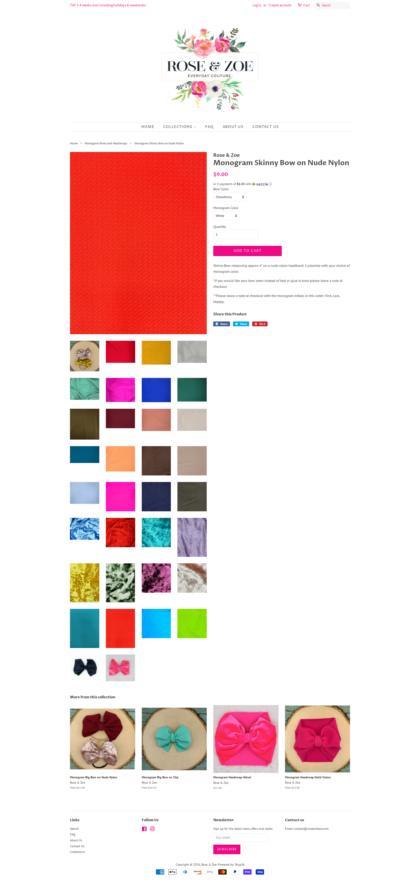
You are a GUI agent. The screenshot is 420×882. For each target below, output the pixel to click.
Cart (306, 5)
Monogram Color (225, 208)
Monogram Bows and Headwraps (106, 143)
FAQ (209, 126)
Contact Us (265, 126)
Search (74, 829)
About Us (233, 126)
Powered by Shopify (231, 864)
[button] (281, 184)
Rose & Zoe (209, 864)
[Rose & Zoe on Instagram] (152, 830)
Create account (280, 5)
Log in (256, 5)
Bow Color (221, 189)
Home (147, 126)
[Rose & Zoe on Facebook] (144, 830)
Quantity (219, 226)
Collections (178, 126)
